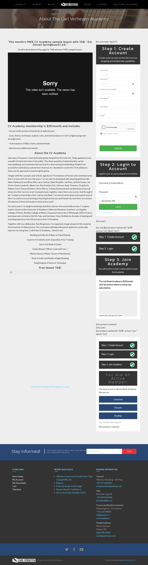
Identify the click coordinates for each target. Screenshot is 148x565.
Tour (87, 4)
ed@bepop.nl (102, 515)
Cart (14, 486)
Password (104, 79)
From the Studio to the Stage (69, 486)
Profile (118, 415)
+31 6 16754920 (103, 511)
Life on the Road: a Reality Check (71, 492)
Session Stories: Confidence (68, 489)
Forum (118, 407)
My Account (17, 479)
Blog (52, 4)
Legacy (20, 4)
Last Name (104, 107)
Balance (59, 483)
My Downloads (19, 483)
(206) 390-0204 (103, 532)
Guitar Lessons (126, 4)
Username (104, 70)
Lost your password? (106, 212)
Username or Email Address (111, 183)
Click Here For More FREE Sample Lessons (50, 386)
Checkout (16, 489)
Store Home (17, 476)
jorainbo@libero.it (104, 500)
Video (37, 4)
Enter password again (108, 89)
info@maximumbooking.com (109, 486)
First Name (104, 98)
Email (102, 116)
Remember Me (108, 201)
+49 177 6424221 (104, 483)
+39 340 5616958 (104, 497)
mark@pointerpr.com (105, 535)
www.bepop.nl (102, 518)
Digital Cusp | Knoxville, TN (128, 560)
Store (102, 4)
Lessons (118, 399)
